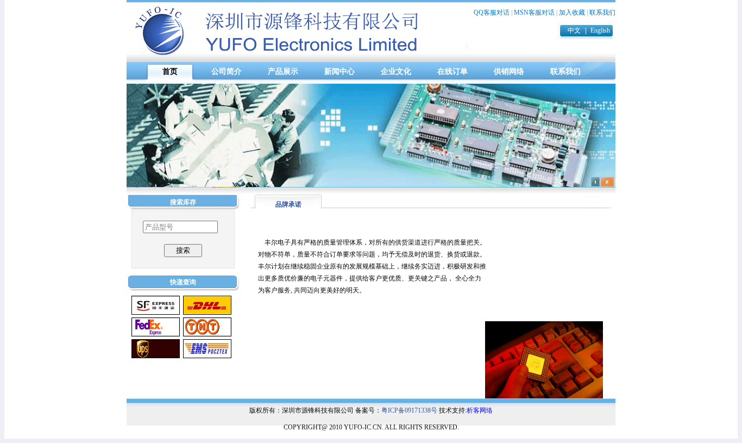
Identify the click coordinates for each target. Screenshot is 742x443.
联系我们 (602, 12)
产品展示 (283, 71)
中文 (574, 30)
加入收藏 (572, 12)
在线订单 (452, 71)
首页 (170, 71)
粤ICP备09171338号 (409, 410)
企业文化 (396, 71)
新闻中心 (339, 71)
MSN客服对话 (534, 12)
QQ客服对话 (492, 12)
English (600, 30)
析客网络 (480, 410)
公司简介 (226, 71)
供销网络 (509, 71)
